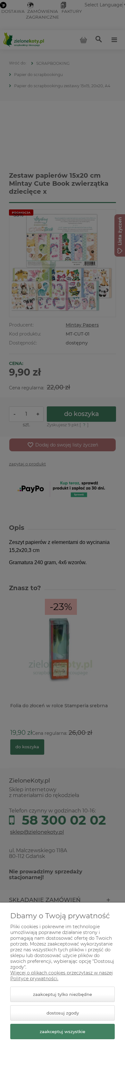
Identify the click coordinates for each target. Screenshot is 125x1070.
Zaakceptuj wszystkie (62, 1031)
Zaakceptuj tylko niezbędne (62, 994)
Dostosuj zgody (62, 1012)
